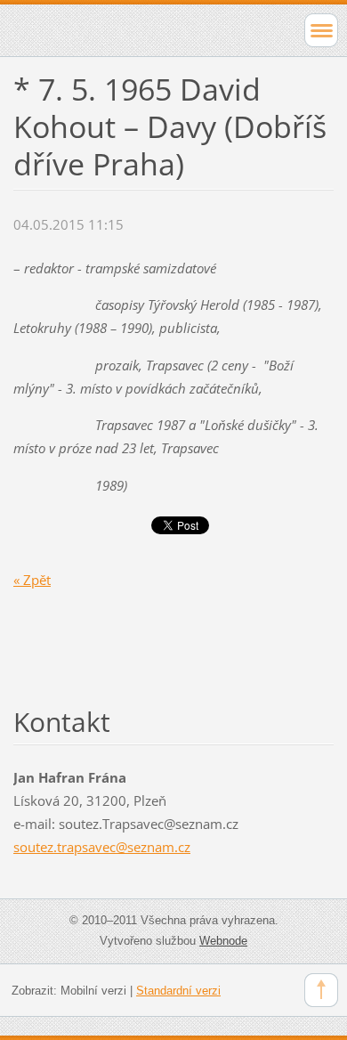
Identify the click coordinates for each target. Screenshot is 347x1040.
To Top (321, 990)
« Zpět (32, 580)
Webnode (223, 940)
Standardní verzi (178, 990)
